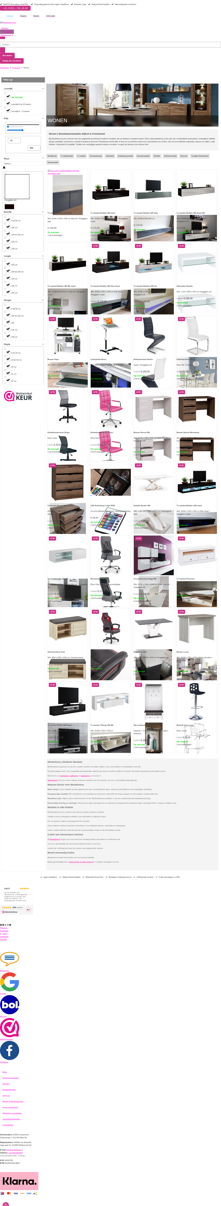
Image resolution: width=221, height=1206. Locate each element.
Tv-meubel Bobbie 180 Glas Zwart (105, 286)
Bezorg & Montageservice (13, 1101)
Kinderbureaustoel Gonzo (102, 432)
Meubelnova (53, 780)
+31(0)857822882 (15, 1153)
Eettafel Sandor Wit (142, 506)
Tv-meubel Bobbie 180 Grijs (146, 213)
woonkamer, (65, 776)
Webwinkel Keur (6, 1039)
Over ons (6, 1096)
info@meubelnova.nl (14, 1150)
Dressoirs (183, 156)
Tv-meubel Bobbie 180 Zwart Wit (191, 213)
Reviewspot (4, 971)
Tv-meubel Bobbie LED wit (145, 286)
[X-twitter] (5, 925)
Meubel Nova (7, 19)
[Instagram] (8, 925)
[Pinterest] (1, 925)
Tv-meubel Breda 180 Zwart (59, 725)
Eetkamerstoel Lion (185, 359)
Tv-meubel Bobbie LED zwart (189, 506)
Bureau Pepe (53, 359)
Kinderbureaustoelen (125, 156)
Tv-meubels (81, 156)
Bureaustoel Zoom (99, 579)
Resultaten (7, 55)
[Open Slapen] (28, 16)
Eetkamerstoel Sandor (143, 359)
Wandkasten (52, 156)
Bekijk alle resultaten (12, 61)
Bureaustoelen (53, 162)
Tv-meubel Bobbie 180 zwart (103, 213)
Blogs (5, 1072)
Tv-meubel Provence (186, 579)
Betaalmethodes (9, 1090)
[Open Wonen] (15, 16)
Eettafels (157, 156)
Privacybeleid (8, 1125)
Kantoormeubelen (143, 156)
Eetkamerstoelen (170, 156)
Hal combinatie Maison (144, 725)
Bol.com (3, 1016)
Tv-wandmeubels (67, 156)
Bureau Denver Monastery (188, 432)
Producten (16, 68)
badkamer (74, 776)
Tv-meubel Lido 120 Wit (58, 579)
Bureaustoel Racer (99, 652)
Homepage (4, 68)
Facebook (4, 1062)
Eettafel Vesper (140, 652)
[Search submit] (2, 50)
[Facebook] (3, 925)
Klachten (6, 1084)
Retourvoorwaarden (11, 1078)
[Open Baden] (41, 16)
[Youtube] (10, 925)
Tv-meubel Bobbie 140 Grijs (60, 213)
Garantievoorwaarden (11, 1119)
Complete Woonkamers (200, 156)
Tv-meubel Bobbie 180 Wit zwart (62, 286)
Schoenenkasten (96, 156)
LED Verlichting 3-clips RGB (103, 506)
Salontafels (110, 156)
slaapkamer (86, 776)
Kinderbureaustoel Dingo (59, 432)
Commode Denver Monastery (60, 506)
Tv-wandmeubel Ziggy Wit (145, 579)
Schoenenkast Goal (56, 652)
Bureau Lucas (183, 652)
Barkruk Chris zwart (185, 725)
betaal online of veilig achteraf (81, 862)
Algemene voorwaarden (12, 1113)
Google (3, 994)
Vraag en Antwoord (10, 1107)
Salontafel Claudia (185, 286)
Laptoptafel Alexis (98, 359)
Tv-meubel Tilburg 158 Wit (102, 725)
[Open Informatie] (57, 16)
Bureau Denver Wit (142, 432)
